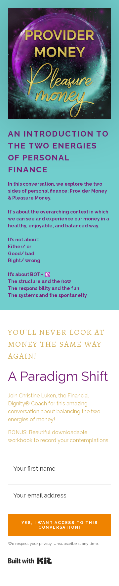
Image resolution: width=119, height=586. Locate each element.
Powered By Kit (30, 561)
